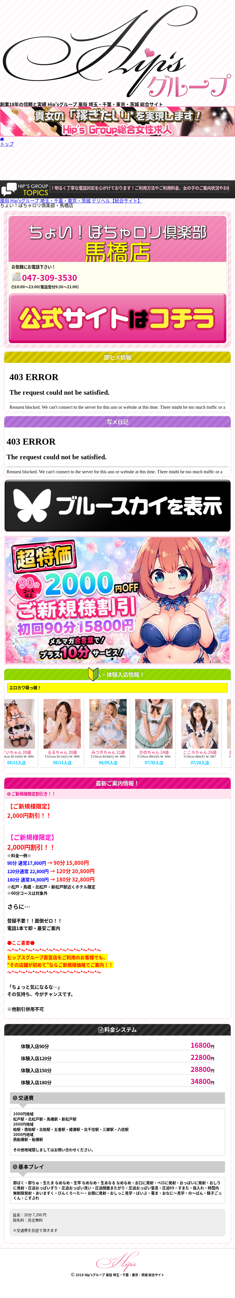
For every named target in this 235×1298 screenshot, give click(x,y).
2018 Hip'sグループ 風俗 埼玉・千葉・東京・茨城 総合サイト (120, 1274)
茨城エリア (203, 154)
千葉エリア (85, 154)
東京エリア (144, 154)
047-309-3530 (49, 277)
